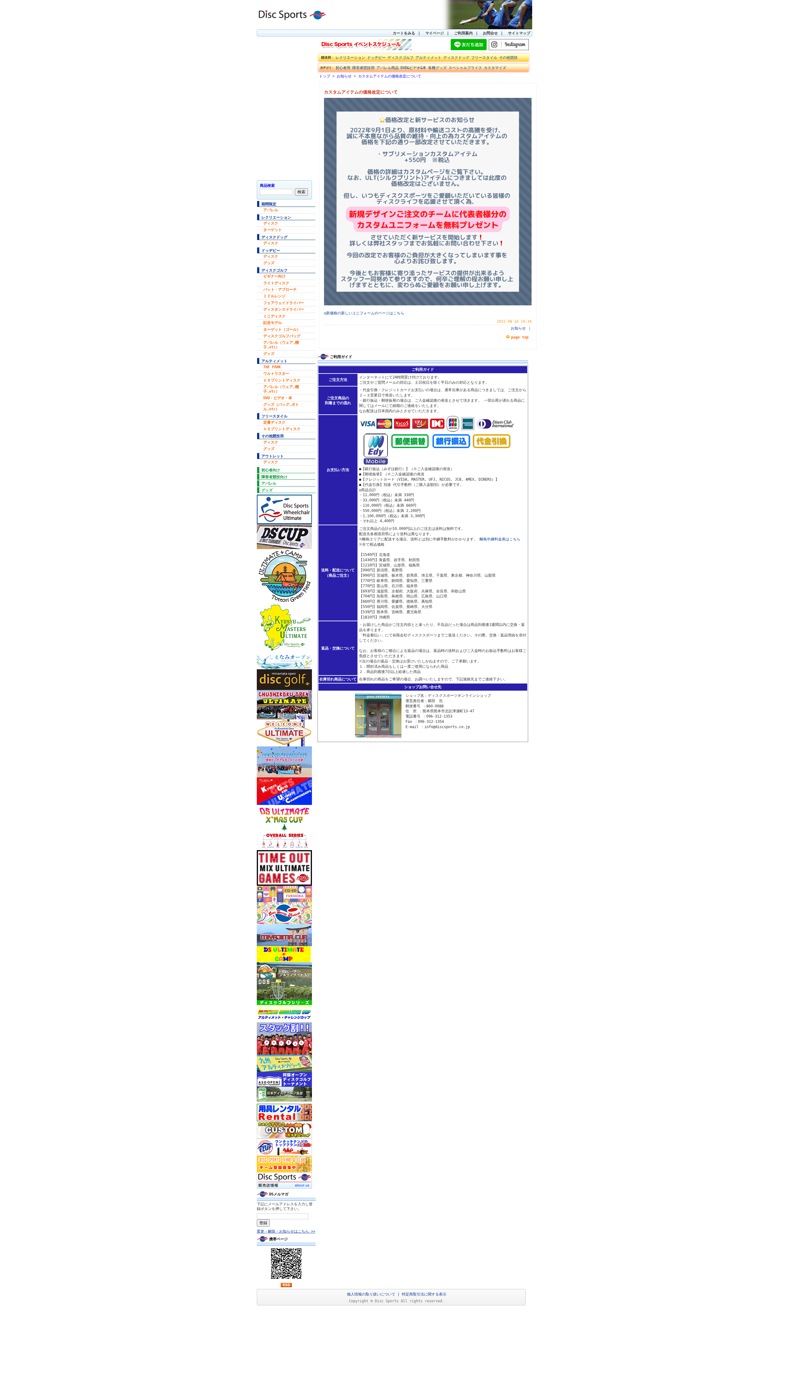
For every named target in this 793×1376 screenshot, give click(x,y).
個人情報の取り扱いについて (371, 1294)
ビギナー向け (274, 276)
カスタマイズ (495, 68)
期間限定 (268, 204)
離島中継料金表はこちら (500, 539)
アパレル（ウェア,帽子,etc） (281, 344)
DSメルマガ (278, 1194)
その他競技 (508, 57)
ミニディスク (274, 316)
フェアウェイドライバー (283, 303)
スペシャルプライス (465, 68)
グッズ (268, 263)
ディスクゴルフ (274, 270)
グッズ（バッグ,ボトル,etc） (281, 406)
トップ (324, 76)
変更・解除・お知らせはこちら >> (286, 1231)
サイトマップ (519, 33)
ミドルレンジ (274, 296)
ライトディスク (276, 283)
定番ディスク (274, 422)
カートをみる (404, 33)
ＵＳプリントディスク (281, 380)
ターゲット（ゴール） (281, 329)
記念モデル (272, 323)
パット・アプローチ (280, 289)
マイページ (434, 33)
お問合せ (490, 33)
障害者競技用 (363, 68)
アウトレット (272, 456)
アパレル (270, 210)
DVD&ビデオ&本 (413, 68)
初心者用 (342, 68)
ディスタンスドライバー (283, 309)
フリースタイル (274, 416)
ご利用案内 (463, 33)
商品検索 (267, 185)
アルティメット (274, 361)
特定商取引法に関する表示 (424, 1294)
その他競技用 (272, 436)
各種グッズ (437, 68)
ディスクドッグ (274, 237)
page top (519, 337)
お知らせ (344, 76)
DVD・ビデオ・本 (277, 398)
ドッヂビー (270, 250)
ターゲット (272, 230)
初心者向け (270, 470)
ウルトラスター (276, 373)
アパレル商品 (387, 68)
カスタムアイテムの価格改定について (389, 76)
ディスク (270, 223)
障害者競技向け (274, 477)
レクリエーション (276, 217)
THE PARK (272, 367)
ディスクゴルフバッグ (281, 336)
